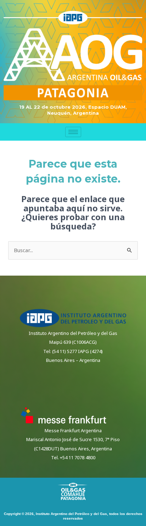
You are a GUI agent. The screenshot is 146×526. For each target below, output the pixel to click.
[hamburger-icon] (73, 132)
